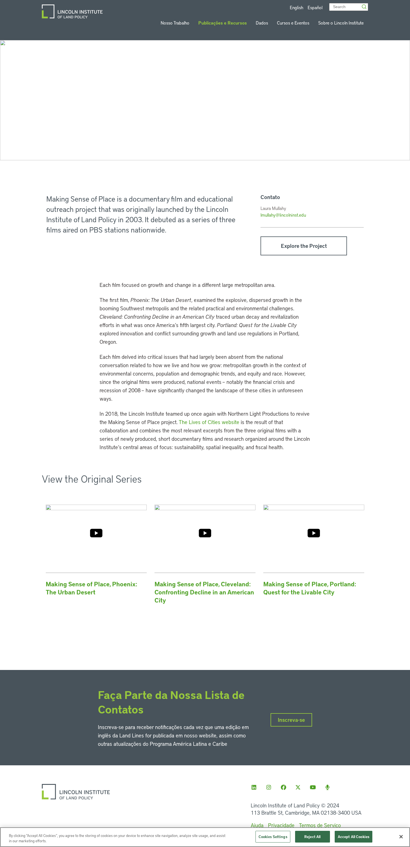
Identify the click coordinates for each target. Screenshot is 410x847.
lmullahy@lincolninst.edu (283, 215)
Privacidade (281, 825)
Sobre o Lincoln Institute (341, 23)
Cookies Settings (273, 836)
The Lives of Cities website (209, 421)
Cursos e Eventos (293, 23)
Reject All (312, 836)
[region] (205, 837)
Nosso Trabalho (175, 23)
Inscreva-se (291, 719)
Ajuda (257, 825)
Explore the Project (304, 245)
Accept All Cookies (353, 836)
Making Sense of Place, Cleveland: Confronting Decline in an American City (204, 592)
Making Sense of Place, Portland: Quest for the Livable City (309, 588)
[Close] (401, 837)
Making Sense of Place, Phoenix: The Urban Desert (91, 588)
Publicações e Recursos (222, 23)
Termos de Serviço (320, 825)
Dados (262, 23)
